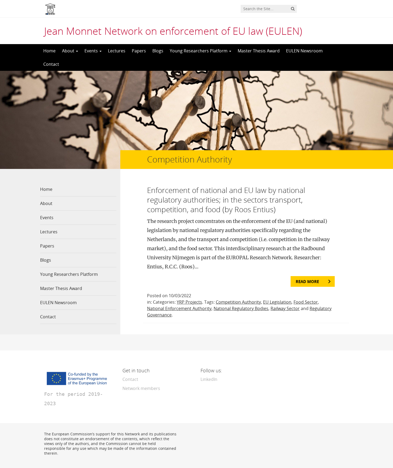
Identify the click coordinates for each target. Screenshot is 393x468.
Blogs (157, 51)
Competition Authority (238, 302)
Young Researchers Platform (199, 51)
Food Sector (306, 302)
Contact (51, 64)
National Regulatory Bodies (241, 308)
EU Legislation (277, 302)
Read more (307, 281)
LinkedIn (209, 379)
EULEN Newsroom (304, 51)
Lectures (116, 51)
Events (91, 51)
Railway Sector (285, 308)
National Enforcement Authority (179, 308)
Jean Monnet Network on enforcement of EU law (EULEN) (173, 31)
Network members (141, 388)
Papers (139, 51)
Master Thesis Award (259, 51)
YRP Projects (189, 302)
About (68, 51)
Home (49, 51)
